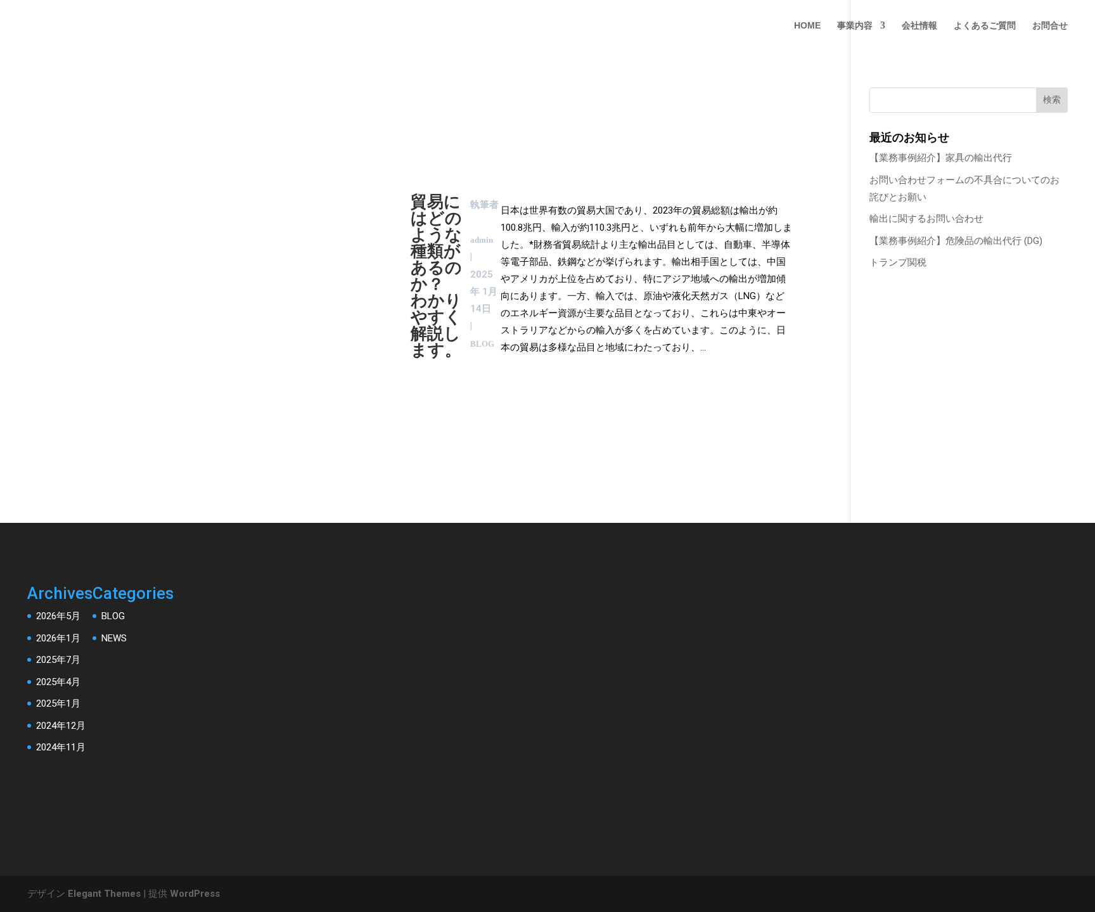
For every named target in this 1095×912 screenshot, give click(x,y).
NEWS (114, 638)
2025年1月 (58, 703)
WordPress (195, 893)
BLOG (113, 616)
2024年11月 (61, 747)
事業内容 (855, 25)
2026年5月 (58, 616)
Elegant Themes (104, 893)
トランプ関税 (897, 262)
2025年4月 (58, 682)
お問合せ (1050, 25)
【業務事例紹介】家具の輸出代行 (940, 158)
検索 (1052, 99)
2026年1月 (58, 638)
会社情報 (919, 25)
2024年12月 (61, 725)
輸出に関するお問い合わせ (926, 218)
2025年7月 (58, 659)
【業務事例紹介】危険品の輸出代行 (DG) (955, 241)
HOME (807, 25)
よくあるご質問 (985, 25)
